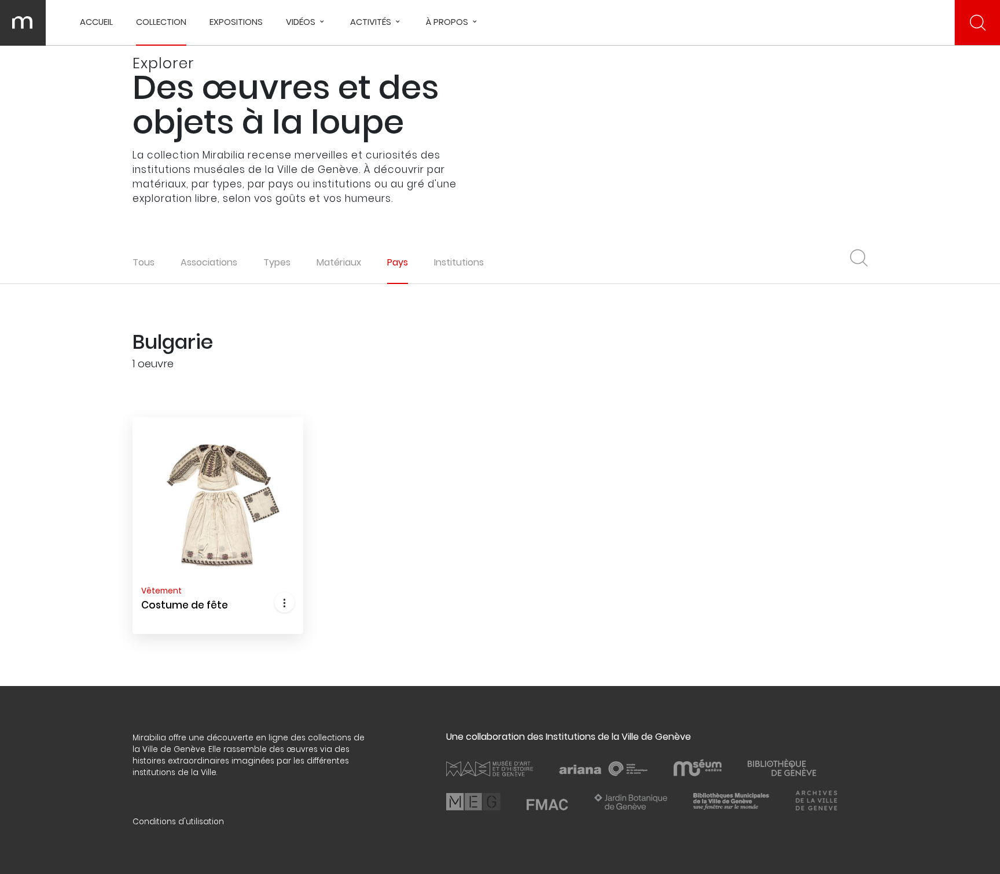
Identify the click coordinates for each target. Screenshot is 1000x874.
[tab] (209, 262)
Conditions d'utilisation (178, 821)
